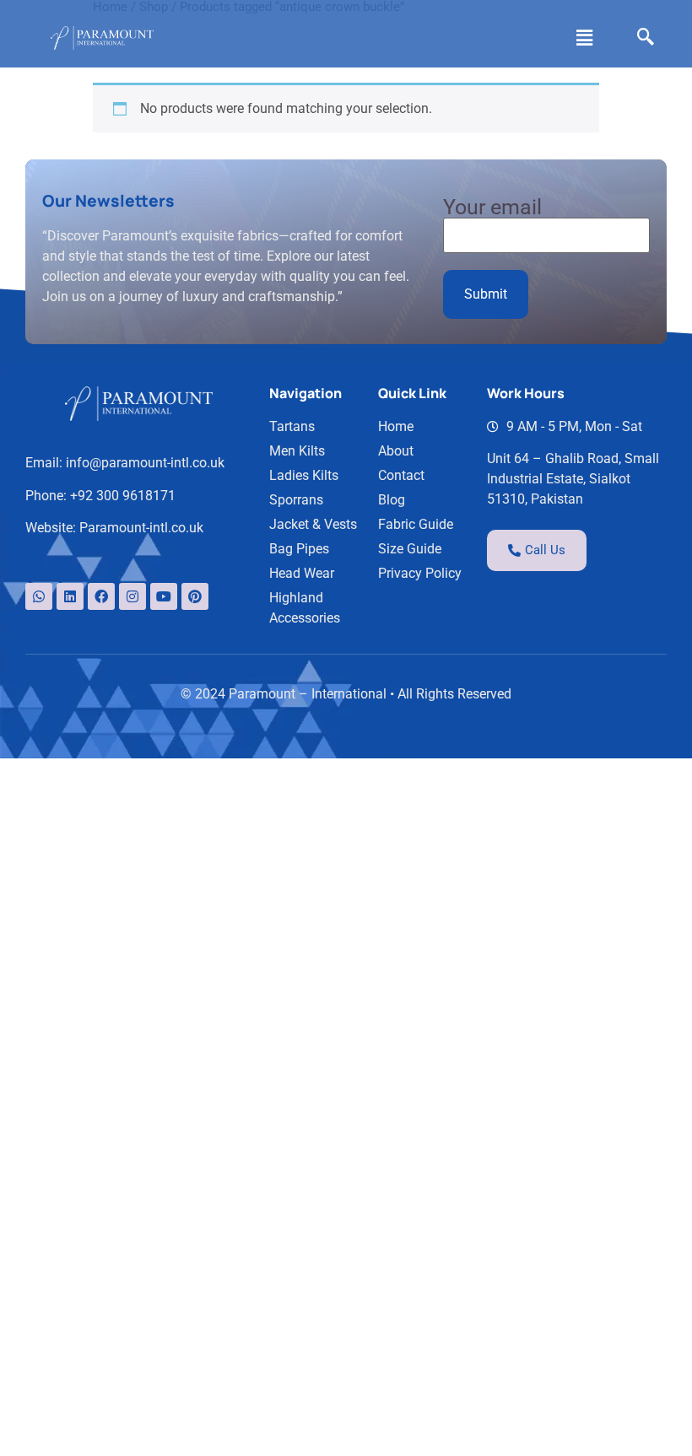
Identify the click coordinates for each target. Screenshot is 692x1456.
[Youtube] (163, 596)
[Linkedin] (70, 596)
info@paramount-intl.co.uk (145, 463)
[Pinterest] (194, 596)
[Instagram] (132, 596)
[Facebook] (101, 596)
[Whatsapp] (38, 596)
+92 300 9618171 (123, 496)
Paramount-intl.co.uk (141, 528)
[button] (584, 38)
